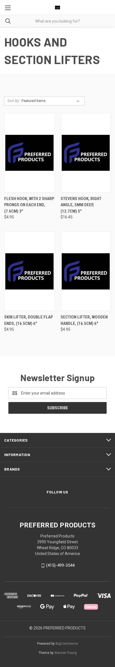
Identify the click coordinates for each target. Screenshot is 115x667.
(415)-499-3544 (60, 565)
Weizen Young (65, 653)
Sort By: (14, 101)
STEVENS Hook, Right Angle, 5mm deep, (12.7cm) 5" (81, 205)
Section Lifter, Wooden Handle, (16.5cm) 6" (84, 320)
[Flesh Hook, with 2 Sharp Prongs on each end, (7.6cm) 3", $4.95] (29, 152)
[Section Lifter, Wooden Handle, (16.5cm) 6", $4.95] (86, 271)
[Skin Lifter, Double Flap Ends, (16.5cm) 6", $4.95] (29, 271)
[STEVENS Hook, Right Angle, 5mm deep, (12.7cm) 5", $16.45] (86, 152)
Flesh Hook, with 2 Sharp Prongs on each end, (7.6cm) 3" (29, 205)
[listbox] (51, 101)
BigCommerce (67, 644)
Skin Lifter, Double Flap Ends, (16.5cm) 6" (28, 320)
